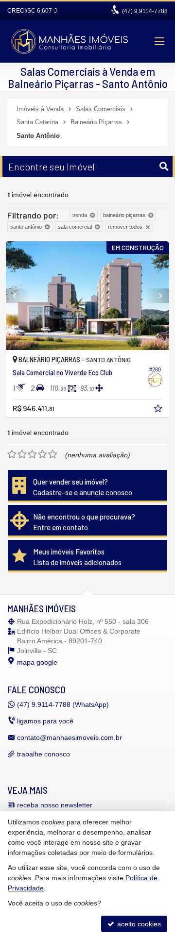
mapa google (37, 662)
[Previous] (18, 295)
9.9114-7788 (145, 11)
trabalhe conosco (43, 754)
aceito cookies (138, 924)
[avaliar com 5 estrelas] (52, 454)
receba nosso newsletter (54, 805)
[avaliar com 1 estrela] (12, 454)
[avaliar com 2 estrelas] (22, 454)
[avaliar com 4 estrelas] (42, 454)
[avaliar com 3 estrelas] (32, 454)
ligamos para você (45, 721)
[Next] (157, 295)
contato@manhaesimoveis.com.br (69, 737)
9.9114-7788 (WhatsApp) (63, 704)
